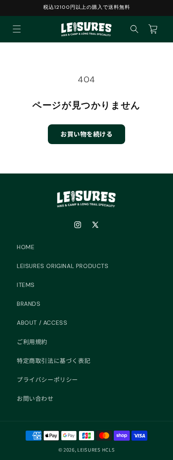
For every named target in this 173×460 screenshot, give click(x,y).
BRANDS (29, 304)
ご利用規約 (32, 342)
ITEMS (26, 285)
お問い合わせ (35, 398)
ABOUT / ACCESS (42, 322)
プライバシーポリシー (47, 380)
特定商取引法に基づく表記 (53, 361)
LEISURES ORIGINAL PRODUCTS (63, 266)
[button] (17, 29)
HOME (25, 247)
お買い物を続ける (86, 133)
